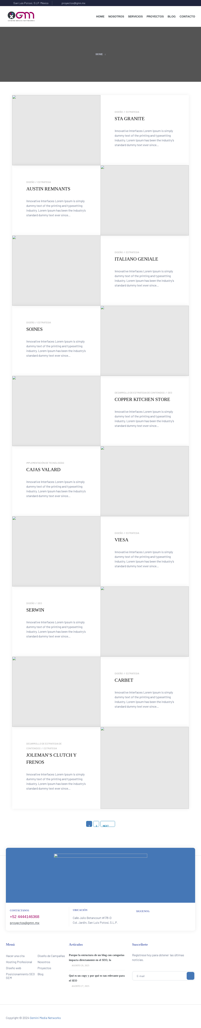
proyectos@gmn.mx (24, 923)
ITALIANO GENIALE (136, 259)
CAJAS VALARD (43, 469)
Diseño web (13, 968)
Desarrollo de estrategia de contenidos (140, 392)
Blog (40, 974)
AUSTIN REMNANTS (48, 188)
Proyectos (44, 968)
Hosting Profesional (19, 962)
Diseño (119, 111)
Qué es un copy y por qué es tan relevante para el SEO (97, 978)
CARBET (124, 680)
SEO (170, 392)
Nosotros (43, 962)
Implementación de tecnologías (45, 462)
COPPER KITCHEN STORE (142, 399)
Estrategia (132, 111)
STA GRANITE (130, 118)
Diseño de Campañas (51, 956)
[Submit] (190, 976)
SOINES (34, 329)
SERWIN (35, 610)
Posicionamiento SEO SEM (20, 976)
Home (99, 54)
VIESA (121, 539)
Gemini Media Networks (45, 1018)
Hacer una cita (15, 956)
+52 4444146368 (24, 916)
